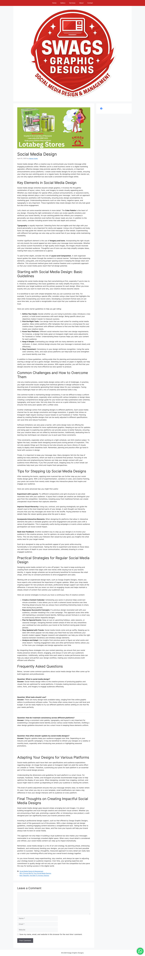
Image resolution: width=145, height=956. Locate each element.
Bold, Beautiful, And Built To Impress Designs (34, 875)
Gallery (62, 3)
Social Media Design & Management (31, 871)
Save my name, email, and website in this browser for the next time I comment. (50, 934)
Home (54, 3)
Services (72, 3)
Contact (90, 3)
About (81, 3)
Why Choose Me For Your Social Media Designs (35, 873)
